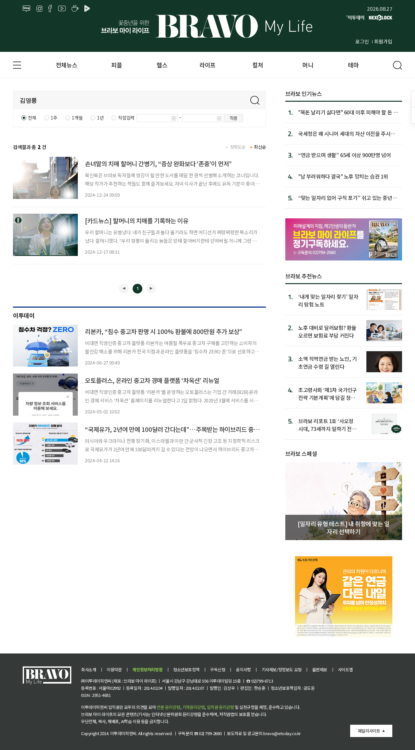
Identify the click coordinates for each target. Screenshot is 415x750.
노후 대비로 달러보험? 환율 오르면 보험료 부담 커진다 (327, 331)
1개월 (77, 117)
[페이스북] (50, 9)
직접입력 (126, 117)
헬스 (162, 65)
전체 (32, 117)
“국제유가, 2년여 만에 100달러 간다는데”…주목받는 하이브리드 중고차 (175, 429)
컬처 (257, 65)
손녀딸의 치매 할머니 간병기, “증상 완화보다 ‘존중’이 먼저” (158, 163)
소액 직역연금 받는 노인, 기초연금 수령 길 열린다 (327, 362)
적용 (234, 118)
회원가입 (383, 41)
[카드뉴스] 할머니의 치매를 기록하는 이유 (136, 220)
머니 (307, 65)
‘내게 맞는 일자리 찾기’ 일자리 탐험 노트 (328, 300)
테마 (353, 65)
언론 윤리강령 (168, 707)
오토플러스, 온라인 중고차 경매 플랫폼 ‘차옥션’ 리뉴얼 (152, 380)
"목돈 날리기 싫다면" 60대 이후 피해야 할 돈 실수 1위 (348, 112)
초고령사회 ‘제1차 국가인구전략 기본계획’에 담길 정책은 (327, 393)
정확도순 (238, 147)
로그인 (362, 41)
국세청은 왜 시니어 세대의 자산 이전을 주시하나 (346, 133)
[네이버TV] (88, 9)
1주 (54, 117)
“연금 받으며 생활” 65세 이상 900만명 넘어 (344, 155)
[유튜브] (62, 9)
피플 (116, 65)
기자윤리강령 (193, 707)
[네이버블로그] (26, 9)
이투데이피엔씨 (123, 733)
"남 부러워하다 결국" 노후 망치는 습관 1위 (343, 176)
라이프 (207, 65)
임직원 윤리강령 (220, 707)
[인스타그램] (39, 9)
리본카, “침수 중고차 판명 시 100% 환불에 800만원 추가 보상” (163, 331)
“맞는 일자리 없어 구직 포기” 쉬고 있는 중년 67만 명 (345, 198)
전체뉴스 (66, 65)
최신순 (260, 147)
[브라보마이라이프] (207, 26)
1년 (100, 117)
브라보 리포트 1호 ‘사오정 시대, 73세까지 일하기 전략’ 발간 (328, 424)
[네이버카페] (75, 9)
